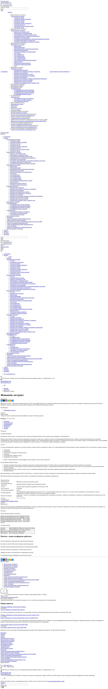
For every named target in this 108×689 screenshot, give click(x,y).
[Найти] (2, 10)
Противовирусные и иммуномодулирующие (26, 49)
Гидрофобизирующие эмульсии (22, 94)
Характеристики (8, 422)
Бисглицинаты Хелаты (17, 104)
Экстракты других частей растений (23, 26)
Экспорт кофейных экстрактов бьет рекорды (13, 609)
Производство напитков (20, 77)
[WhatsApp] (8, 401)
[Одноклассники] (10, 401)
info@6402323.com (6, 382)
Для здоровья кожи (19, 56)
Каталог (10, 12)
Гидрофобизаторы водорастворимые (24, 90)
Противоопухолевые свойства (22, 63)
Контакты (66, 71)
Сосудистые (17, 53)
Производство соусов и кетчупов (23, 81)
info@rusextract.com (6, 2)
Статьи (51, 71)
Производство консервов (21, 73)
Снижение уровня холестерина (22, 64)
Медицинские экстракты (17, 44)
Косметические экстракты (18, 30)
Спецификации (8, 424)
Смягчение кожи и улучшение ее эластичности (27, 36)
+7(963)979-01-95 (7, 243)
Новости (56, 71)
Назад (10, 256)
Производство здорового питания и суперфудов (27, 71)
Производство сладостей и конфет (23, 80)
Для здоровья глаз (19, 54)
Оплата (6, 428)
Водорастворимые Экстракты (19, 112)
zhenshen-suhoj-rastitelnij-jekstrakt (9, 501)
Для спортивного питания (21, 101)
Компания (3, 632)
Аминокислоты (15, 97)
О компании (4, 71)
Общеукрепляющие (19, 47)
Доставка (61, 71)
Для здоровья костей (19, 57)
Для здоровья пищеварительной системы (25, 60)
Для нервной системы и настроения (24, 98)
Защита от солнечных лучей (21, 32)
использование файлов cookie (56, 681)
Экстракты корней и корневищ (22, 19)
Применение (7, 425)
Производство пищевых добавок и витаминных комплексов (30, 78)
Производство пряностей (21, 70)
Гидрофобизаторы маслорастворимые (24, 91)
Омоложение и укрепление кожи (23, 33)
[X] (4, 401)
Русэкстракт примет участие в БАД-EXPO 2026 (13, 627)
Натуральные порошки (17, 85)
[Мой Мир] (13, 401)
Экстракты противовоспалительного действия (26, 41)
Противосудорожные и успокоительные (25, 51)
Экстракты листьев (19, 20)
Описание (6, 421)
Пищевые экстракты (16, 68)
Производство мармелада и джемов (23, 74)
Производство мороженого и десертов (24, 75)
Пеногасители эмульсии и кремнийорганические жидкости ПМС (28, 121)
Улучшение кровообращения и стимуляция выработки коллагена (31, 39)
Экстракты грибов (19, 17)
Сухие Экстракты (16, 109)
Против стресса (18, 61)
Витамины (14, 107)
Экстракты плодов (19, 22)
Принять (3, 682)
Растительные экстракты (17, 16)
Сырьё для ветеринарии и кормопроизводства (23, 129)
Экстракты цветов (19, 27)
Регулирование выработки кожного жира (25, 34)
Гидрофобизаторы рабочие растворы (24, 92)
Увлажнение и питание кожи (22, 37)
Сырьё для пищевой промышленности (21, 124)
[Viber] (6, 401)
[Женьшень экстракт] (10, 410)
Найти (2, 686)
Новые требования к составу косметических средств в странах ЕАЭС (19, 617)
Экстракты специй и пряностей (22, 23)
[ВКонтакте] (2, 401)
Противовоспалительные (21, 50)
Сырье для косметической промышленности (23, 115)
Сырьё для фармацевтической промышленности (24, 126)
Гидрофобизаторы (16, 88)
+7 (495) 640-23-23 (7, 5)
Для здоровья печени (19, 58)
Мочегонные (17, 46)
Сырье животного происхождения (20, 118)
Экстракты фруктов (19, 24)
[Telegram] (4, 385)
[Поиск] (2, 249)
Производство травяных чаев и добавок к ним (26, 83)
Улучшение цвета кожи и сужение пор (24, 40)
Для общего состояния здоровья (22, 100)
